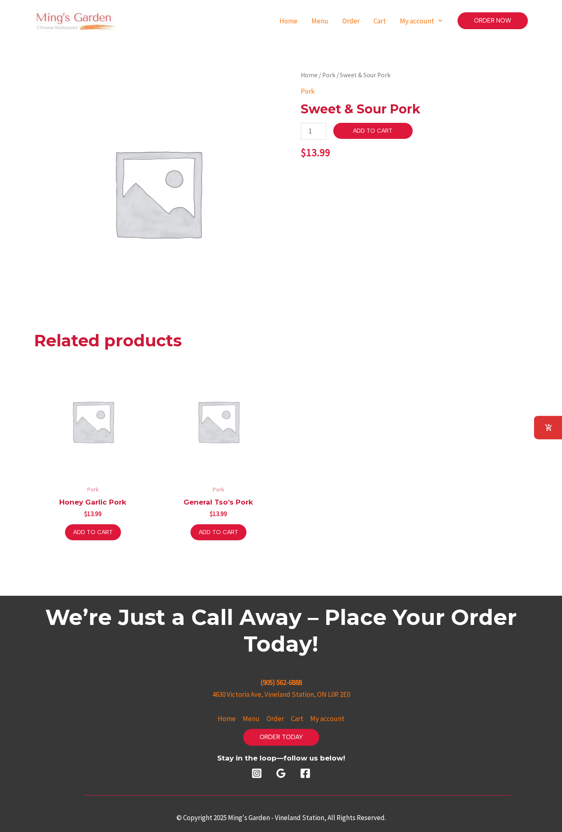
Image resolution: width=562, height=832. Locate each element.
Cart (297, 718)
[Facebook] (305, 773)
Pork (328, 75)
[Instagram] (256, 773)
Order (275, 718)
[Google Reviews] (281, 773)
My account (327, 718)
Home (309, 75)
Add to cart (372, 130)
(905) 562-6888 (281, 682)
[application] (438, 20)
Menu (251, 718)
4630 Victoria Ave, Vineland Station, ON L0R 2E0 (281, 694)
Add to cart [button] (93, 532)
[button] (492, 20)
